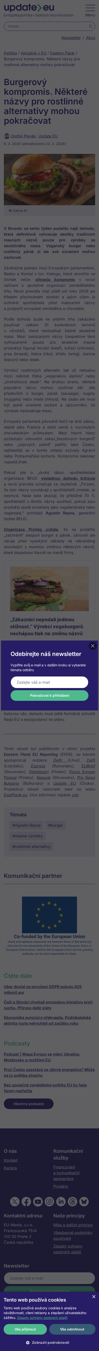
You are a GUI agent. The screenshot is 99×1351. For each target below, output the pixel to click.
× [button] (93, 1297)
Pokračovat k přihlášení (49, 695)
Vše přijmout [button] (25, 1329)
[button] (49, 1342)
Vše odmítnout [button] (72, 1329)
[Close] (93, 646)
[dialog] (49, 1321)
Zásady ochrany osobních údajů (42, 1318)
